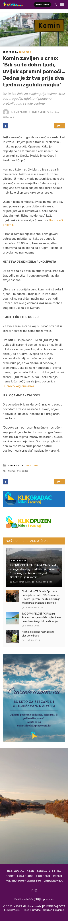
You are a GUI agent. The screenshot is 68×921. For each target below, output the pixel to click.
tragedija (23, 471)
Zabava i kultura (48, 871)
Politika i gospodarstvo (23, 880)
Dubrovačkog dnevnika (18, 386)
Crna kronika (10, 52)
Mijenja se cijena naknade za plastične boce (38, 633)
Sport (10, 876)
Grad (30, 871)
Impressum (46, 899)
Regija (57, 876)
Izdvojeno (25, 52)
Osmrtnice (42, 4)
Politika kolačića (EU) (27, 899)
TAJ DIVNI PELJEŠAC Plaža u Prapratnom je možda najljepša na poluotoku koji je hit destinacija (41, 617)
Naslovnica (15, 871)
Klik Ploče (20, 112)
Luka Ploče (25, 876)
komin (12, 471)
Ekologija (43, 876)
